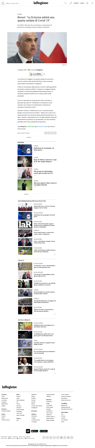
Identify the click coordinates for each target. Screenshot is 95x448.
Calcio (18, 398)
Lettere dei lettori (50, 394)
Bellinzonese (5, 398)
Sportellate (19, 411)
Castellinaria (34, 407)
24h (62, 414)
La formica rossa (35, 420)
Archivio (63, 416)
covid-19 (23, 133)
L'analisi (33, 418)
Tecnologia (49, 405)
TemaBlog (64, 403)
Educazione (64, 398)
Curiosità (48, 409)
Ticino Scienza (65, 394)
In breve (63, 418)
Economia (34, 411)
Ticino (3, 396)
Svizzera (4, 409)
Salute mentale (50, 418)
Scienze (33, 400)
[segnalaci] (71, 3)
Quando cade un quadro (50, 417)
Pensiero (33, 398)
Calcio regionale (20, 400)
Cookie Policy (21, 438)
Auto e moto (49, 412)
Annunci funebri (4, 438)
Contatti (20, 436)
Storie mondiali (20, 409)
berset (19, 133)
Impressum (15, 436)
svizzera (27, 133)
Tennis (18, 404)
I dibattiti (48, 396)
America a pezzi (6, 420)
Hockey (18, 396)
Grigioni (3, 405)
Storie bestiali (49, 407)
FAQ (24, 436)
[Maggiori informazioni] (44, 74)
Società (33, 402)
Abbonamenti (3, 436)
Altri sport (18, 407)
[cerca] (65, 3)
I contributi (34, 421)
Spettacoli (33, 394)
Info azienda (64, 420)
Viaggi (47, 403)
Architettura (49, 411)
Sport (18, 394)
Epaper (82, 3)
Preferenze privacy (30, 438)
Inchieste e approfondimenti (50, 401)
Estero (3, 414)
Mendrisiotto (5, 404)
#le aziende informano (66, 409)
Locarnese (4, 400)
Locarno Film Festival (36, 405)
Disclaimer (10, 436)
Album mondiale (20, 415)
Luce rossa (19, 413)
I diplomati (48, 414)
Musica (33, 404)
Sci (17, 402)
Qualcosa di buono (66, 400)
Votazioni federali (6, 411)
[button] (44, 437)
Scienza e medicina (66, 396)
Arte (17, 420)
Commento (34, 416)
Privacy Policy (12, 438)
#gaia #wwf (64, 405)
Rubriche (49, 399)
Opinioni (33, 414)
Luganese (4, 402)
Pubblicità (28, 436)
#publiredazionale (65, 407)
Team (62, 421)
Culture (18, 418)
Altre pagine (64, 412)
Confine (3, 416)
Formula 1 (18, 405)
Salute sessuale (50, 420)
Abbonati (76, 3)
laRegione (40, 70)
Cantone (4, 394)
